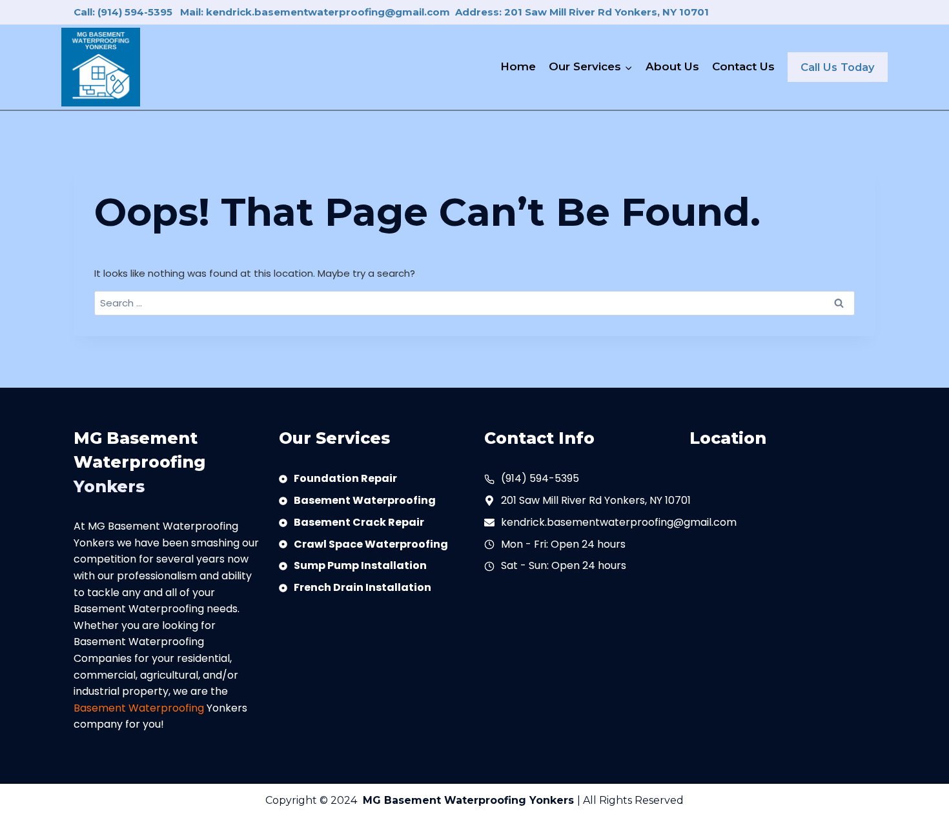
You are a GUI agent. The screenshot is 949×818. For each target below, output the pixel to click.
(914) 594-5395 (540, 478)
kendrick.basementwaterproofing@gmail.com (619, 522)
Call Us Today (838, 67)
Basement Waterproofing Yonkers (480, 800)
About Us (672, 66)
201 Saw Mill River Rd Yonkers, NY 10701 (596, 500)
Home (518, 66)
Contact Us (743, 66)
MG (373, 800)
